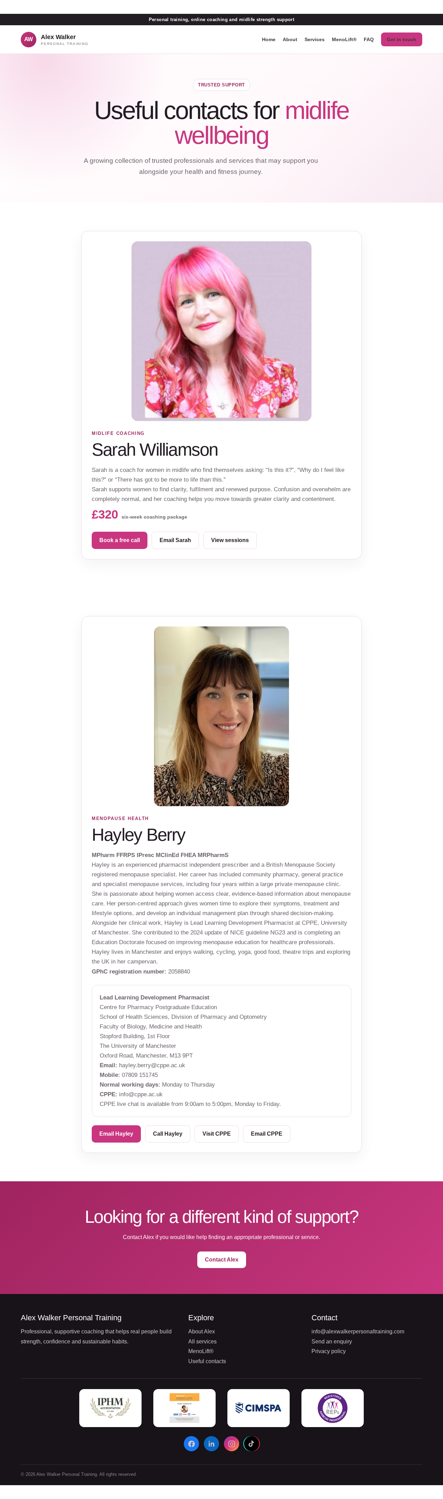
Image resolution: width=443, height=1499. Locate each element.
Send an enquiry (331, 1341)
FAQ (369, 39)
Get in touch (401, 39)
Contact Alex (221, 1260)
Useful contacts (207, 1361)
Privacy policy (328, 1351)
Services (315, 39)
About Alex (201, 1331)
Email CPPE (266, 1134)
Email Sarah (175, 540)
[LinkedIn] (211, 1443)
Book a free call (119, 540)
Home (268, 39)
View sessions (230, 540)
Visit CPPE (216, 1134)
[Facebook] (191, 1443)
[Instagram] (231, 1443)
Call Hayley (167, 1134)
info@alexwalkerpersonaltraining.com (357, 1331)
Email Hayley (116, 1134)
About (290, 39)
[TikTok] (251, 1443)
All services (202, 1341)
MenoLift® (344, 39)
